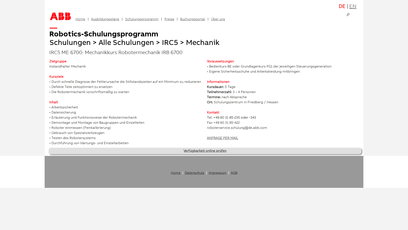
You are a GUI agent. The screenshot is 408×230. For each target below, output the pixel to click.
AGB (234, 173)
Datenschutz (194, 173)
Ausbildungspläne (105, 19)
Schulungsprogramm (142, 19)
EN (352, 6)
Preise (169, 19)
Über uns (218, 19)
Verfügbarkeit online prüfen (205, 151)
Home (80, 19)
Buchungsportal (192, 19)
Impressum (218, 173)
